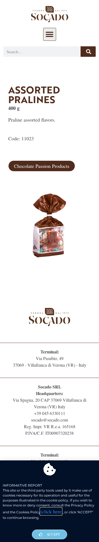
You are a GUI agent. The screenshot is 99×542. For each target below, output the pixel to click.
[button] (49, 34)
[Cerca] (88, 51)
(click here (51, 511)
